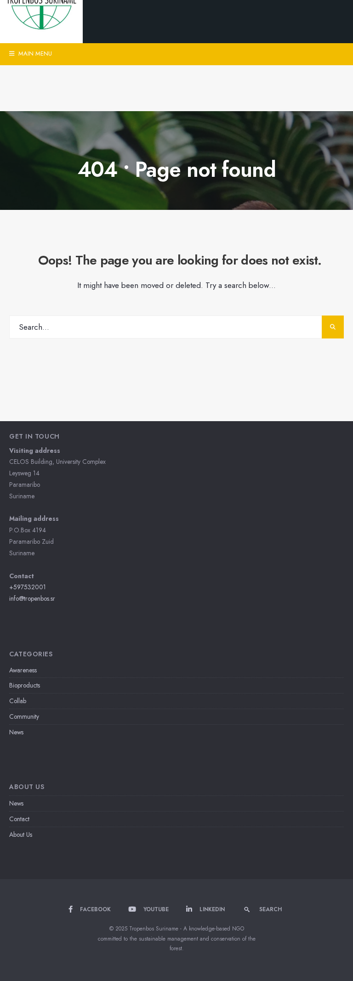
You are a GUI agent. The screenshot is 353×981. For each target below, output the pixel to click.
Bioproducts (24, 685)
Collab (17, 700)
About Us (20, 834)
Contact (19, 818)
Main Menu (34, 53)
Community (24, 716)
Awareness (23, 670)
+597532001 (27, 587)
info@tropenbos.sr (32, 598)
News (16, 732)
